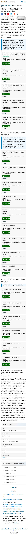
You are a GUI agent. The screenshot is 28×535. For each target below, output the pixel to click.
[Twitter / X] (5, 14)
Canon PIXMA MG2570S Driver (9, 473)
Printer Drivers (4, 5)
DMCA (14, 530)
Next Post (13, 491)
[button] (22, 2)
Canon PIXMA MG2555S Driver (9, 467)
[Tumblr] (17, 14)
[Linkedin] (11, 14)
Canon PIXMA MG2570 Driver (9, 476)
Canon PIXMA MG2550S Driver (9, 470)
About (6, 528)
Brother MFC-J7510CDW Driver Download (12, 504)
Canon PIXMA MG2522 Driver (9, 479)
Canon (10, 5)
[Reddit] (14, 14)
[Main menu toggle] (25, 2)
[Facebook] (2, 14)
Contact (2, 528)
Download (7, 63)
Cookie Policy (18, 528)
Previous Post (14, 487)
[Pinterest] (8, 14)
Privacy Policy (11, 528)
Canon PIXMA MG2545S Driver (9, 482)
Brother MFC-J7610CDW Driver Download (12, 506)
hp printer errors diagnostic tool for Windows (12, 499)
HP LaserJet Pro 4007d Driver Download (12, 509)
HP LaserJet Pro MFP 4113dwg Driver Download (13, 511)
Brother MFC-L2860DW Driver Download (12, 513)
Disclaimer (16, 522)
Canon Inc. (5, 457)
